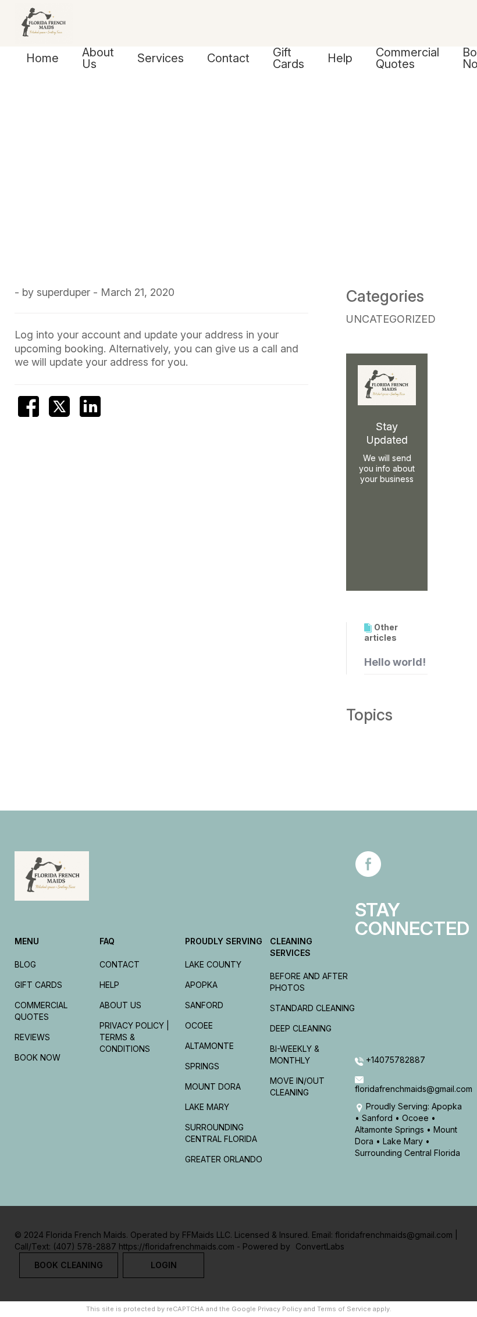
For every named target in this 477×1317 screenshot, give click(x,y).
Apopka (201, 985)
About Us (98, 58)
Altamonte (209, 1046)
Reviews (32, 1037)
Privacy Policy (280, 1309)
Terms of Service (344, 1309)
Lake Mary (207, 1107)
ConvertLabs (320, 1246)
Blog (25, 964)
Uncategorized (391, 319)
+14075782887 (394, 1060)
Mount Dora (213, 1086)
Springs (202, 1066)
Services (160, 58)
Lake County (213, 964)
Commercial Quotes (407, 58)
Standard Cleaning (312, 1008)
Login (164, 1265)
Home (42, 58)
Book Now (37, 1057)
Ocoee (199, 1025)
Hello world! (395, 662)
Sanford (204, 1005)
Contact (228, 58)
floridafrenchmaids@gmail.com (408, 1089)
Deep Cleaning (301, 1028)
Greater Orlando (223, 1159)
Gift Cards (288, 58)
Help (340, 58)
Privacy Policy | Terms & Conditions (134, 1037)
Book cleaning (68, 1265)
